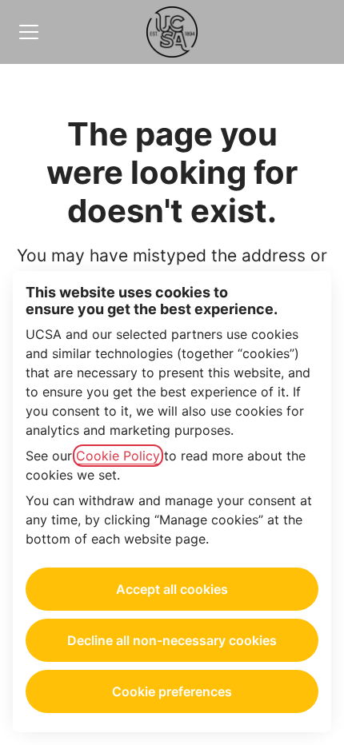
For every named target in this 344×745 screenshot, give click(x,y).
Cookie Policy (118, 456)
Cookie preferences (172, 691)
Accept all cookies (172, 589)
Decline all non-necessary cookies (172, 640)
